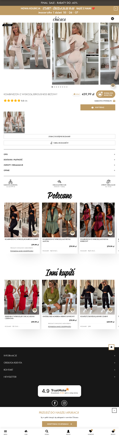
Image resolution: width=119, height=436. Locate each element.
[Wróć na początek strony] (111, 347)
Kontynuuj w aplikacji (58, 424)
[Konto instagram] (64, 403)
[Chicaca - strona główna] (59, 18)
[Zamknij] (114, 410)
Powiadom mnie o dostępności (21, 251)
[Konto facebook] (55, 403)
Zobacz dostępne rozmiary (59, 136)
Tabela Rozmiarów (60, 143)
